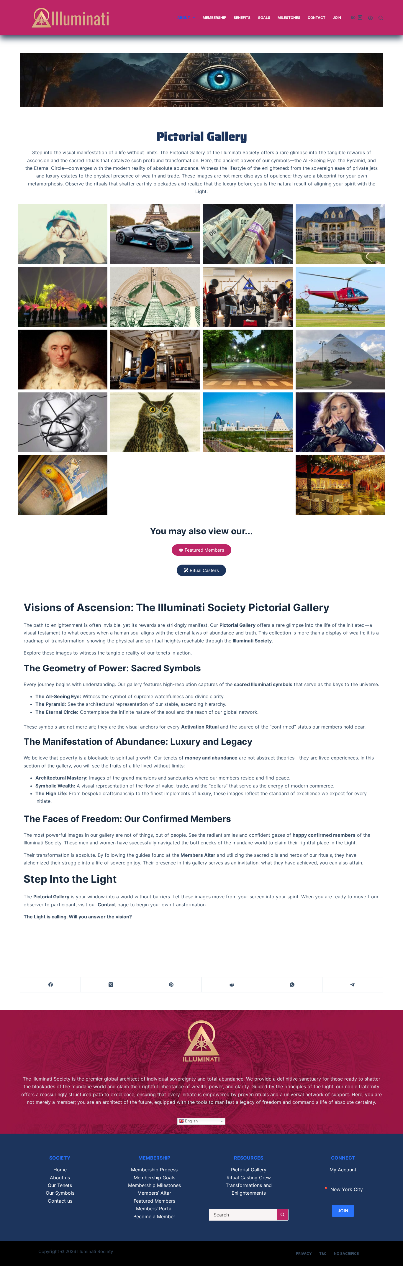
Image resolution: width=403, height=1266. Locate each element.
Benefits (242, 17)
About (183, 17)
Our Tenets (60, 1185)
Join (337, 17)
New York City (346, 1189)
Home (60, 1170)
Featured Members (154, 1201)
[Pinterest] (171, 984)
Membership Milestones (154, 1185)
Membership (214, 17)
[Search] (381, 18)
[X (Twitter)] (111, 984)
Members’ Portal (154, 1208)
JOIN (343, 1211)
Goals (264, 17)
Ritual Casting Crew (249, 1177)
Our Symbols (60, 1193)
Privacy (304, 1253)
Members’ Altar (154, 1193)
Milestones (289, 17)
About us (60, 1177)
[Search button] (282, 1214)
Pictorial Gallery (248, 1170)
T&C (323, 1253)
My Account (343, 1170)
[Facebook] (50, 984)
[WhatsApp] (292, 984)
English (191, 1121)
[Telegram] (352, 984)
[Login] (370, 18)
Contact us (60, 1201)
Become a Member (154, 1216)
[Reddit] (232, 984)
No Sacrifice (346, 1253)
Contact (316, 17)
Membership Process (154, 1170)
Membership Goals (154, 1177)
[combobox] (243, 1215)
